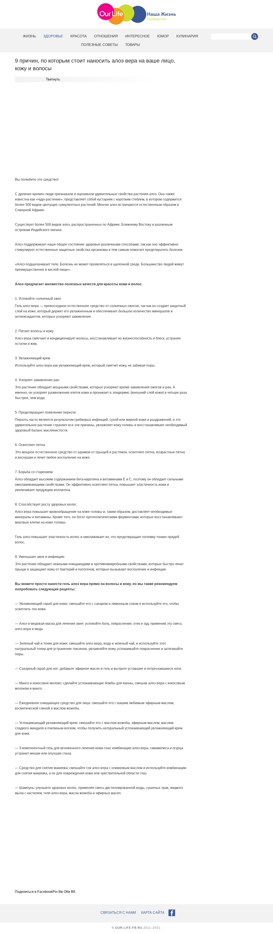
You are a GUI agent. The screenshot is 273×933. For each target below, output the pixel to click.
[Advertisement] (101, 129)
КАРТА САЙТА (152, 912)
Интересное (137, 36)
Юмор (163, 36)
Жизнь (29, 36)
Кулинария (187, 36)
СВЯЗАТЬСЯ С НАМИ (118, 912)
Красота (78, 36)
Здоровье (53, 36)
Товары (132, 45)
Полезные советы (99, 45)
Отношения (106, 36)
